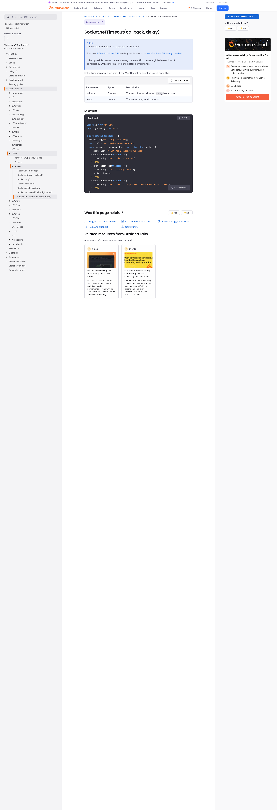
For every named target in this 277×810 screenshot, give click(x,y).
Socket (141, 16)
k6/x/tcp (16, 214)
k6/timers (16, 149)
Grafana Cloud (80, 8)
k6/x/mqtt (16, 209)
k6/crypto (16, 106)
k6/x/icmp (16, 205)
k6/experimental (19, 123)
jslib (13, 235)
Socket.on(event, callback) (30, 175)
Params (18, 162)
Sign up (222, 8)
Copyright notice (17, 270)
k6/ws (132, 16)
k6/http (15, 132)
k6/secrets (17, 145)
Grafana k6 (105, 16)
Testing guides (16, 84)
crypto (15, 231)
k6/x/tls (15, 218)
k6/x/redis (16, 222)
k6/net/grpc (17, 140)
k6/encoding (18, 114)
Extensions (14, 248)
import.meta (17, 244)
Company (164, 8)
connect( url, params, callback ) (30, 158)
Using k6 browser (17, 75)
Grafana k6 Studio (17, 261)
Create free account (247, 96)
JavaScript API (120, 16)
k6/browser (17, 101)
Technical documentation (17, 24)
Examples (13, 253)
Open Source (126, 8)
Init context (17, 93)
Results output (16, 80)
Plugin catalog (12, 28)
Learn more (166, 2)
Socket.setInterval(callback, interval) (34, 192)
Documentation (90, 16)
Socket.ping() (23, 179)
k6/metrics (17, 136)
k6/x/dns (16, 201)
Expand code (180, 187)
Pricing (112, 8)
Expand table (181, 80)
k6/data (15, 110)
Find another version (14, 48)
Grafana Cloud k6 (17, 265)
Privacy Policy (95, 2)
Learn (141, 8)
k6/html (15, 127)
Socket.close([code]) (27, 170)
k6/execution (18, 119)
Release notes (15, 58)
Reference (14, 257)
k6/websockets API (108, 53)
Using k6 (13, 71)
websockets (17, 240)
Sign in (209, 8)
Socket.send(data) (26, 183)
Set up (12, 62)
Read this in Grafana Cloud (240, 17)
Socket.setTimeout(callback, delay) (34, 196)
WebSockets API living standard (164, 53)
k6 (13, 97)
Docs (153, 8)
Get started (14, 67)
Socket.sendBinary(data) (29, 188)
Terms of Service (77, 2)
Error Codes (17, 227)
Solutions (98, 8)
